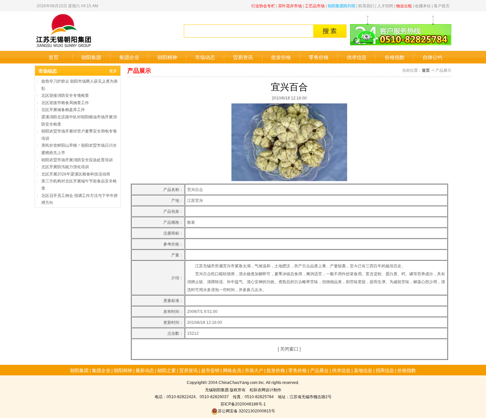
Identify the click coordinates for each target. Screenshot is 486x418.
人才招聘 (385, 5)
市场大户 (254, 370)
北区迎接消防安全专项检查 (65, 95)
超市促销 (210, 370)
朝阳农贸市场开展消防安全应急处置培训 (77, 159)
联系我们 (366, 5)
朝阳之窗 (166, 370)
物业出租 (404, 5)
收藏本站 (423, 5)
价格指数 (395, 57)
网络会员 (232, 370)
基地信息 (363, 370)
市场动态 (205, 57)
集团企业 (129, 57)
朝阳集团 (91, 57)
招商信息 (385, 370)
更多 (113, 70)
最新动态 (145, 370)
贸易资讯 (243, 57)
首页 (54, 57)
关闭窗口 (289, 348)
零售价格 (319, 57)
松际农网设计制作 (265, 389)
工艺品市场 (315, 5)
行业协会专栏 (263, 5)
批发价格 (281, 57)
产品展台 (319, 370)
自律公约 (432, 57)
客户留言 (442, 5)
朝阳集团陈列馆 (341, 5)
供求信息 (357, 57)
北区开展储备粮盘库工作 (63, 109)
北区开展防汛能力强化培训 (65, 166)
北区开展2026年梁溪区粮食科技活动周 (75, 173)
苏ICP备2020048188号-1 (243, 403)
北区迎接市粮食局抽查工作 (65, 102)
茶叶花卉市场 (290, 5)
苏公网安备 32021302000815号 (246, 410)
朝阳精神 (167, 57)
